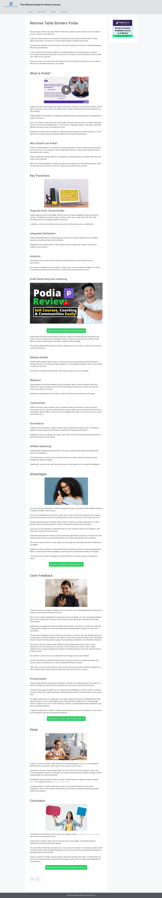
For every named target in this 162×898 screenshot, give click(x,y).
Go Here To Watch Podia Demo (65, 564)
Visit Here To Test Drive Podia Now (65, 718)
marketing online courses (61, 782)
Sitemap (53, 11)
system (32, 782)
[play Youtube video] (66, 303)
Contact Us (64, 11)
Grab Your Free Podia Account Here (65, 330)
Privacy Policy (41, 11)
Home (30, 11)
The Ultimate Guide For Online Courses (40, 4)
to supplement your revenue (87, 834)
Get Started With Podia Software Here (64, 867)
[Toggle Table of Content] (37, 879)
